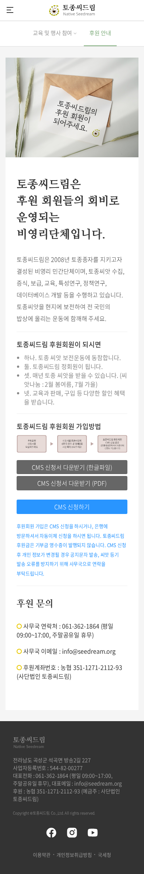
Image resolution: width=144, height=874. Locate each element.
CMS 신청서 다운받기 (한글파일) (72, 467)
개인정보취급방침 (74, 854)
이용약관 (42, 854)
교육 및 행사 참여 (52, 33)
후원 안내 (100, 33)
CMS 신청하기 (71, 506)
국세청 (104, 854)
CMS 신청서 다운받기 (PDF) (71, 483)
